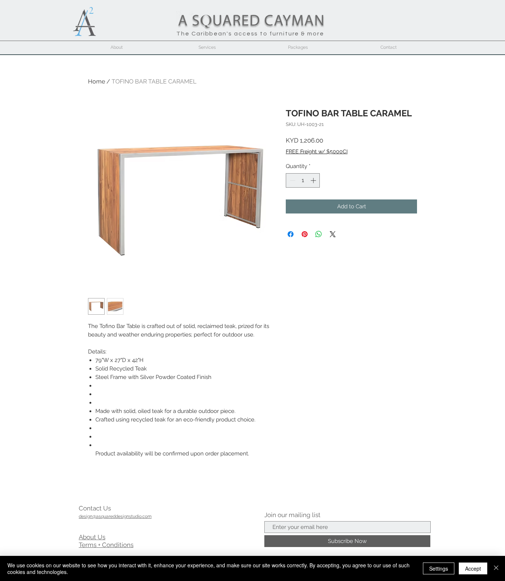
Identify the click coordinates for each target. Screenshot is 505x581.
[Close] (496, 568)
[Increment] (314, 180)
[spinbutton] (303, 180)
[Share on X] (332, 234)
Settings (438, 568)
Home (96, 81)
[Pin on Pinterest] (304, 234)
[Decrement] (292, 180)
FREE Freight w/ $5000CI (317, 151)
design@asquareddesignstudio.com (115, 516)
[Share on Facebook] (290, 234)
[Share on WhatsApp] (318, 234)
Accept (473, 568)
